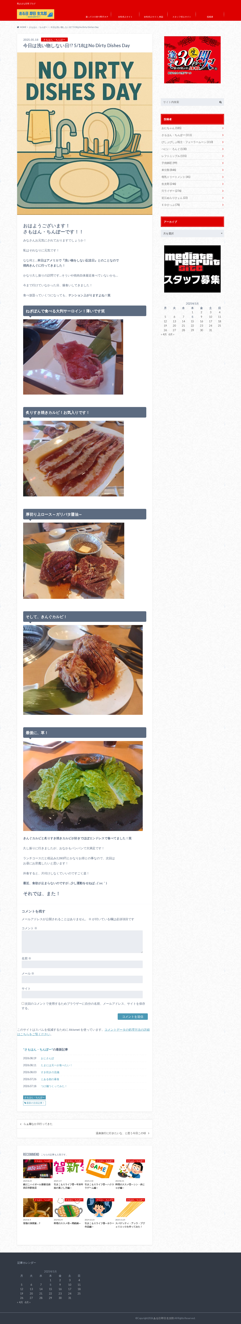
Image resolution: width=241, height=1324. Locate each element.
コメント (29, 928)
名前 (26, 958)
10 (210, 316)
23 (201, 325)
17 (210, 321)
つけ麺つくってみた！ (54, 1086)
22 (192, 325)
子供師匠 (169, 162)
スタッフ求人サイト (181, 16)
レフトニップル (174, 155)
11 (219, 316)
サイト (26, 988)
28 (183, 330)
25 (219, 325)
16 (201, 321)
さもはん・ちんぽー (38, 1049)
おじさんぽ (47, 1058)
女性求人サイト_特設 (153, 16)
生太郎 (169, 183)
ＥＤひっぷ (171, 204)
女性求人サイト (125, 16)
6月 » (171, 334)
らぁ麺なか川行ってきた (38, 1123)
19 (165, 325)
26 (165, 330)
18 (219, 321)
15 (192, 321)
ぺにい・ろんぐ (174, 149)
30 (201, 330)
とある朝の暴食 (50, 1079)
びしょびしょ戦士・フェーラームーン (187, 142)
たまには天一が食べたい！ (56, 1065)
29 (192, 330)
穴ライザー (171, 190)
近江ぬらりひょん (175, 197)
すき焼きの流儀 (50, 1072)
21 (183, 325)
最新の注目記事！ (36, 1102)
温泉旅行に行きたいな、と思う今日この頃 (121, 1133)
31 (210, 330)
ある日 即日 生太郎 (163, 1318)
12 (165, 321)
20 (174, 325)
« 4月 (164, 334)
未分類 (169, 169)
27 (174, 330)
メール (28, 973)
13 (174, 321)
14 (183, 321)
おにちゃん (171, 128)
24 (210, 325)
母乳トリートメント (176, 176)
